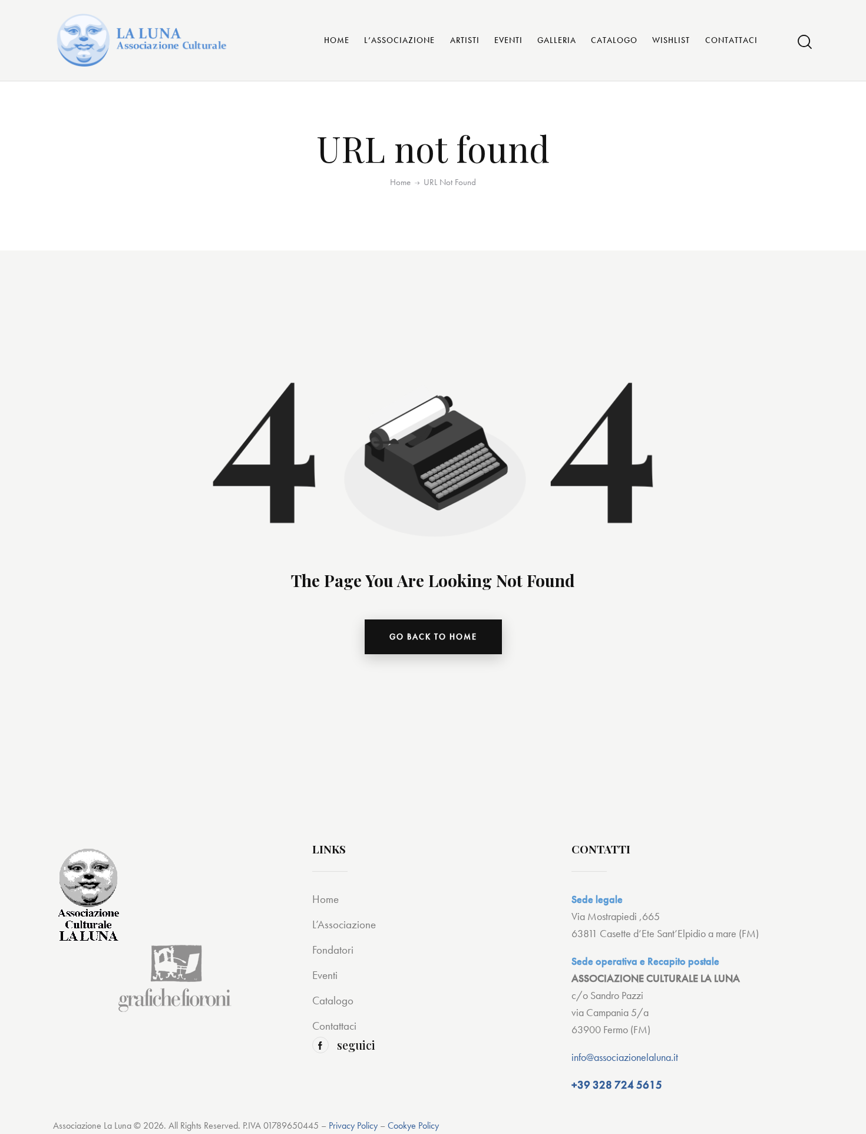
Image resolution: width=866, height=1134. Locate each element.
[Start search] (804, 42)
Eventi (325, 975)
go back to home (433, 636)
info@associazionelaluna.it (624, 1057)
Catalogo (332, 1000)
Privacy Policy (353, 1125)
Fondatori (332, 949)
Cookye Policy (413, 1125)
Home (400, 182)
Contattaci (334, 1025)
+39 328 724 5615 (616, 1084)
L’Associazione (344, 924)
